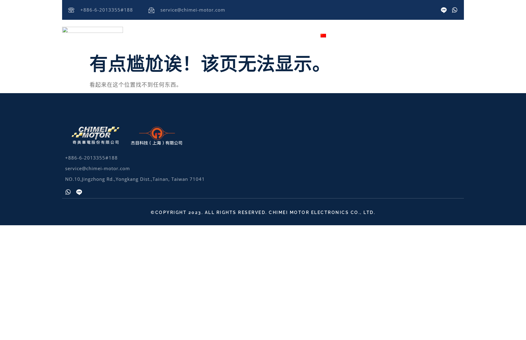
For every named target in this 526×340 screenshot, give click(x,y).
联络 (303, 35)
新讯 (198, 35)
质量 (280, 35)
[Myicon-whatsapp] (455, 10)
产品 (221, 35)
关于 (168, 35)
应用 (251, 35)
